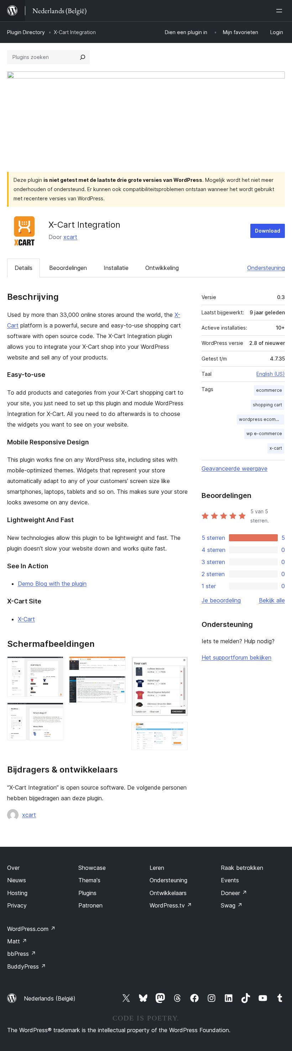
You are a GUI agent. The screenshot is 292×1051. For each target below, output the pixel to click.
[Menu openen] (280, 10)
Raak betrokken (242, 867)
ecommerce (269, 390)
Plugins (87, 892)
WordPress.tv (171, 905)
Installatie (116, 267)
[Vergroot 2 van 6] (53, 712)
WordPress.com (31, 928)
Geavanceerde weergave (234, 468)
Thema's (89, 880)
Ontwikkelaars (168, 892)
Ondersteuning (266, 267)
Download (267, 231)
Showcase (92, 867)
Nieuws (16, 880)
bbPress (21, 953)
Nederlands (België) (49, 998)
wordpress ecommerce (261, 419)
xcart (70, 236)
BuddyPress (26, 966)
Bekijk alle (272, 600)
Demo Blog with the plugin (52, 583)
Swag (232, 905)
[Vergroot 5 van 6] (178, 666)
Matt (17, 941)
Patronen (90, 905)
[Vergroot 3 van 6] (116, 666)
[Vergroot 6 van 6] (178, 731)
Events (230, 880)
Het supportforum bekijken (236, 657)
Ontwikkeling (162, 267)
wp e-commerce (264, 433)
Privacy (17, 905)
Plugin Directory (26, 32)
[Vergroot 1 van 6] (53, 666)
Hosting (17, 892)
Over (13, 867)
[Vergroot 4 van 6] (116, 685)
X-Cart (26, 619)
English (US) (270, 374)
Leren (157, 867)
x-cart (276, 448)
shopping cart (267, 404)
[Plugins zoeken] (82, 57)
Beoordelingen (68, 267)
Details (23, 267)
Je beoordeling (221, 600)
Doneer (234, 892)
